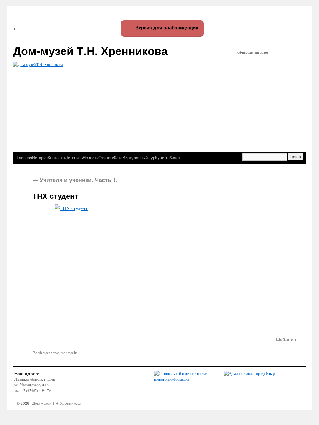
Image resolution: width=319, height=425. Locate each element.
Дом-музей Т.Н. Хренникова (90, 50)
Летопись (74, 158)
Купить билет (167, 158)
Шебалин (286, 339)
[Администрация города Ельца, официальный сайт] (249, 373)
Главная (24, 158)
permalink (70, 352)
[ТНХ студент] (164, 266)
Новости (90, 158)
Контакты (56, 158)
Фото (117, 158)
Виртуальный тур (138, 158)
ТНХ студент (55, 195)
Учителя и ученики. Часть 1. (74, 180)
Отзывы (105, 158)
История (40, 158)
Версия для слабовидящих (166, 27)
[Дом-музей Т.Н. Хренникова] (159, 98)
